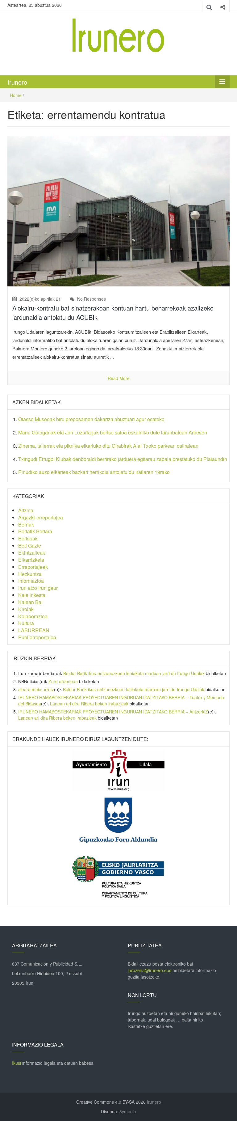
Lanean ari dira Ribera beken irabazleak (89, 703)
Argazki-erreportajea (40, 517)
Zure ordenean (63, 681)
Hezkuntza (30, 573)
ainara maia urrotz (36, 689)
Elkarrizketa (31, 559)
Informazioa (31, 580)
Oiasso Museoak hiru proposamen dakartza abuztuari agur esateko (91, 419)
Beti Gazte (29, 545)
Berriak (26, 524)
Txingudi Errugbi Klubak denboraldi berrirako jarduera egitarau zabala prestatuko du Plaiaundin (122, 459)
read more (119, 378)
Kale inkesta (31, 595)
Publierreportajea (37, 637)
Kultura (26, 623)
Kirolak (26, 609)
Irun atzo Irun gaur (38, 587)
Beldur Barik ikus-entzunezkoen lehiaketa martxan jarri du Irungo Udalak (134, 673)
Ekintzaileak (31, 552)
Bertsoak (28, 538)
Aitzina (25, 510)
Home (16, 95)
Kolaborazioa (33, 616)
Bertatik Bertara (35, 531)
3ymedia (127, 1111)
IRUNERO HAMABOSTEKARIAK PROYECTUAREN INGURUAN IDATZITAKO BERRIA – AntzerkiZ (113, 712)
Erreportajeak (33, 566)
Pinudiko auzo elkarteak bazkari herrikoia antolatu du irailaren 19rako (94, 472)
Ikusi (16, 1063)
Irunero (17, 82)
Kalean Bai (30, 602)
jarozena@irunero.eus (149, 970)
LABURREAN (33, 630)
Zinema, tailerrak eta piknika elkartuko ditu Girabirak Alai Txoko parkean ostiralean (108, 445)
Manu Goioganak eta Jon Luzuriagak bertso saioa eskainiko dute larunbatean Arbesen (112, 432)
